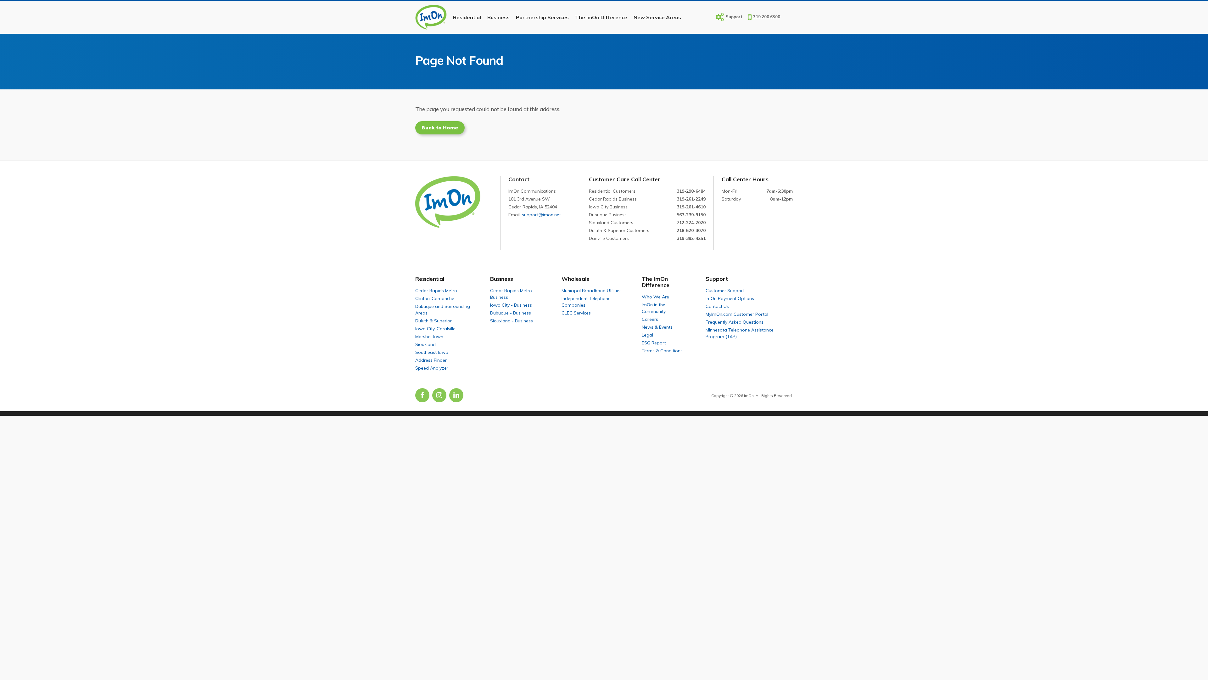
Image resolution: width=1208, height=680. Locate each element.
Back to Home (440, 128)
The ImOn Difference (601, 17)
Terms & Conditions (662, 351)
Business (498, 17)
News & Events (657, 327)
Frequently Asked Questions (734, 322)
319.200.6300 (766, 16)
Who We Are (655, 297)
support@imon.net (541, 215)
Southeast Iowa (431, 352)
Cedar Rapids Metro (436, 290)
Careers (650, 319)
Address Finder (431, 360)
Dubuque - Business (510, 313)
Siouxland (425, 344)
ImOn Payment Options (730, 298)
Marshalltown (429, 336)
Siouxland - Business (511, 321)
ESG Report (654, 343)
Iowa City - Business (511, 305)
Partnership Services (542, 17)
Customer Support (725, 290)
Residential (467, 17)
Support (734, 16)
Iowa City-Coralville (435, 329)
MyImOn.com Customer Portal (737, 314)
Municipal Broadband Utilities (592, 290)
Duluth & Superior (433, 321)
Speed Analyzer (431, 368)
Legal (647, 335)
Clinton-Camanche (434, 298)
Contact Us (717, 306)
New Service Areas (657, 17)
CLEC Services (576, 313)
